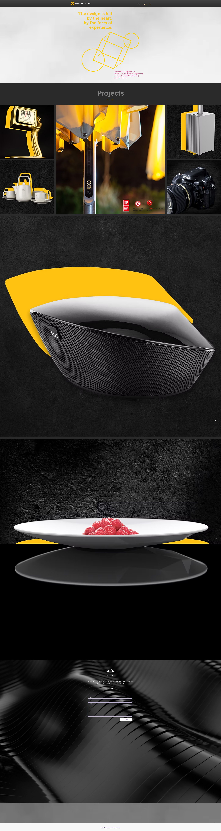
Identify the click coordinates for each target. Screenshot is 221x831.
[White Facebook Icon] (108, 688)
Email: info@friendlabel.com (104, 683)
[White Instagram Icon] (111, 688)
